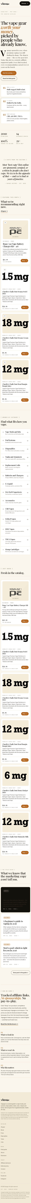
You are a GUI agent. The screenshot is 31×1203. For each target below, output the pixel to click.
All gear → (4, 211)
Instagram (3, 1179)
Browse (25, 3)
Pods (2, 1133)
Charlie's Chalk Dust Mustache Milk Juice (15, 838)
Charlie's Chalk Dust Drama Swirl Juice (14, 292)
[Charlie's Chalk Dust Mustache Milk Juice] (15, 822)
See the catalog (8, 73)
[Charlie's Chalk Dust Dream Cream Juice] (15, 683)
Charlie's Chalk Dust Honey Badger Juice (15, 791)
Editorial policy (5, 1166)
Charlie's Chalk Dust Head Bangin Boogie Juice (14, 385)
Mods (2, 1130)
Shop (24, 260)
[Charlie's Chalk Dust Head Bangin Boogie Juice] (15, 730)
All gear (3, 1127)
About (2, 1152)
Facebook (3, 1175)
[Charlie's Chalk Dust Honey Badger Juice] (15, 776)
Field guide (4, 1149)
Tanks (2, 1139)
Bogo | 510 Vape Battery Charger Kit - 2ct (13, 245)
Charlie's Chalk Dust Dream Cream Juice (15, 339)
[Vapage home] (5, 3)
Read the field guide (9, 78)
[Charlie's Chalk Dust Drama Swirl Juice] (15, 637)
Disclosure (3, 1155)
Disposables (4, 1136)
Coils (2, 1142)
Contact (3, 1169)
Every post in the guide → (20, 972)
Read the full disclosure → (9, 1024)
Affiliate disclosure (6, 1163)
